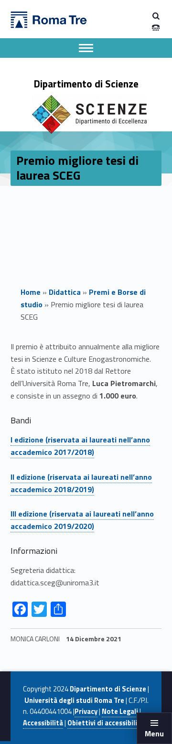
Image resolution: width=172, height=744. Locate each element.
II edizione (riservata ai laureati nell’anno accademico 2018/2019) (81, 483)
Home (31, 292)
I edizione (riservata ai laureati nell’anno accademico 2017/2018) (80, 446)
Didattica (65, 292)
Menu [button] (154, 733)
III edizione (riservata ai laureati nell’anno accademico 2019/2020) (82, 520)
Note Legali (120, 711)
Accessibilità (43, 723)
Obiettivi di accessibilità (105, 723)
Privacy (86, 711)
